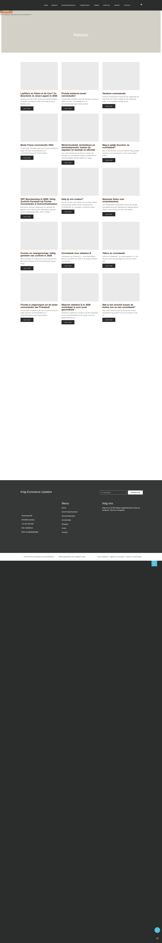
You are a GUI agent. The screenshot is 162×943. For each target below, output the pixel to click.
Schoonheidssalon (68, 5)
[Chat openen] (157, 938)
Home (46, 5)
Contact (127, 5)
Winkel (96, 5)
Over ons (106, 5)
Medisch (55, 5)
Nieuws (117, 5)
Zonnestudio (85, 5)
